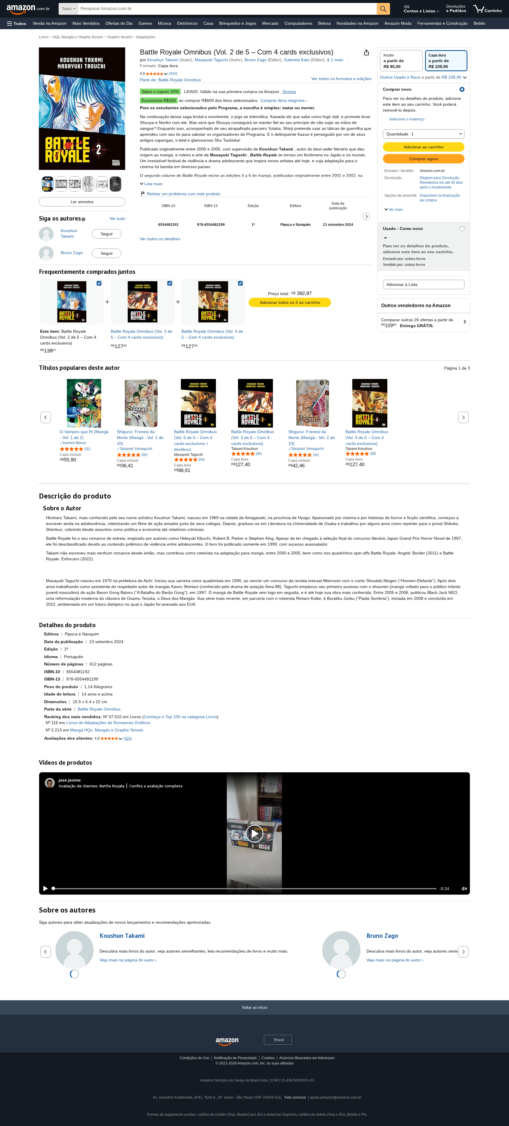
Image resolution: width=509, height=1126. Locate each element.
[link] (142, 301)
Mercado (270, 23)
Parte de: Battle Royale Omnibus (170, 79)
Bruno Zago (255, 59)
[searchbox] (227, 8)
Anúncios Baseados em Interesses (307, 1058)
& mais (335, 59)
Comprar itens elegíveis (282, 100)
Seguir (107, 233)
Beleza (324, 23)
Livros (44, 37)
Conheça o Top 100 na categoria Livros (180, 716)
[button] (16, 23)
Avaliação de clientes (78, 785)
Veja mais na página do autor (127, 960)
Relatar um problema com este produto (183, 193)
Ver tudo (117, 218)
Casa (208, 23)
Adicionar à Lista (401, 284)
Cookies (268, 1058)
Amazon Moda (398, 23)
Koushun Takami (162, 59)
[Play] (44, 888)
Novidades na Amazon (358, 23)
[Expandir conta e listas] (438, 11)
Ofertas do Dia (119, 23)
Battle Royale (112, 785)
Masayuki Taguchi (211, 59)
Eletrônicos (187, 23)
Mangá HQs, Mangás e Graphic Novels (106, 730)
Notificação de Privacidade (235, 1058)
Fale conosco (295, 1097)
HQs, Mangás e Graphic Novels (78, 37)
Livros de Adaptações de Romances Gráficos (108, 722)
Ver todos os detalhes (160, 238)
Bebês (479, 23)
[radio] (401, 60)
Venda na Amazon (50, 23)
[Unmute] (464, 888)
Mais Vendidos (86, 23)
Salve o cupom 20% (160, 91)
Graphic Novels (119, 37)
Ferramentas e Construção (442, 23)
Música (164, 23)
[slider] (244, 888)
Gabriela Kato (297, 59)
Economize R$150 (159, 100)
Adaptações (145, 37)
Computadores (298, 23)
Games (145, 23)
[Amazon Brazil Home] (227, 1042)
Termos (289, 91)
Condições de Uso (194, 1058)
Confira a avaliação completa (155, 785)
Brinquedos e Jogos (237, 23)
